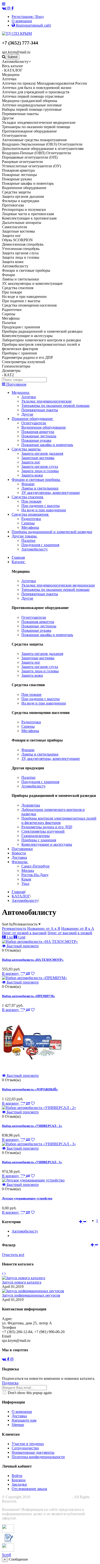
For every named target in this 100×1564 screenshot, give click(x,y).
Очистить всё (13, 1255)
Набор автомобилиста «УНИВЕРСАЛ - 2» (32, 1126)
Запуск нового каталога (21, 1282)
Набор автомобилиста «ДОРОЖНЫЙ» (30, 1089)
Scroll (6, 1555)
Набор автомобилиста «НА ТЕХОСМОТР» (33, 960)
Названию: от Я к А (77, 928)
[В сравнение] (28, 973)
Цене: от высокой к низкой (70, 933)
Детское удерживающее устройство (27, 1198)
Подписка (10, 1383)
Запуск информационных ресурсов (31, 1295)
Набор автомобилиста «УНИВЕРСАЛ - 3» (32, 1162)
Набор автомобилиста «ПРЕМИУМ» (28, 996)
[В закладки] (33, 973)
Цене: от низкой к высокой (24, 933)
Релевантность (14, 928)
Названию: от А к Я (43, 928)
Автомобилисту (25, 1231)
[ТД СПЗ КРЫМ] (17, 33)
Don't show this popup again (29, 1393)
